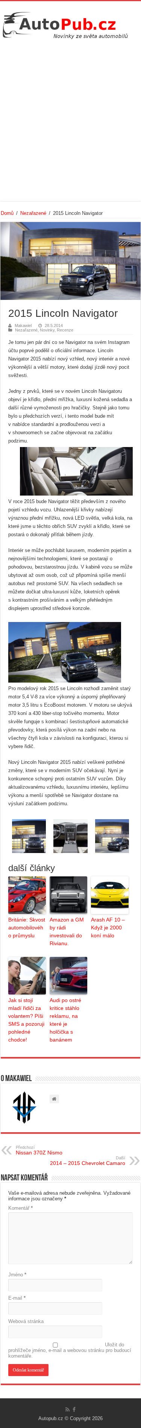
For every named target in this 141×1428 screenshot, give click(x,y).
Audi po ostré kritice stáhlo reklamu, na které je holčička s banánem (65, 1020)
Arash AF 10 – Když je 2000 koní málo (108, 927)
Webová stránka (26, 1321)
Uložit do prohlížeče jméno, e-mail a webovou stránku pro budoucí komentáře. (69, 1350)
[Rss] (67, 1409)
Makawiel (23, 325)
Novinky (47, 330)
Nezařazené (33, 213)
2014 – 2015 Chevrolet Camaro (87, 1161)
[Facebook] (74, 1409)
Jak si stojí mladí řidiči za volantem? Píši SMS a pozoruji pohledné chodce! (26, 1020)
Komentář (20, 1208)
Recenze (65, 330)
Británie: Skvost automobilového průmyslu (26, 927)
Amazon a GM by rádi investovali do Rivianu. (67, 931)
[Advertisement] (70, 119)
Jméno (17, 1274)
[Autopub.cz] (70, 23)
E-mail (17, 1298)
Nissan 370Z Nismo (39, 1150)
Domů (7, 213)
